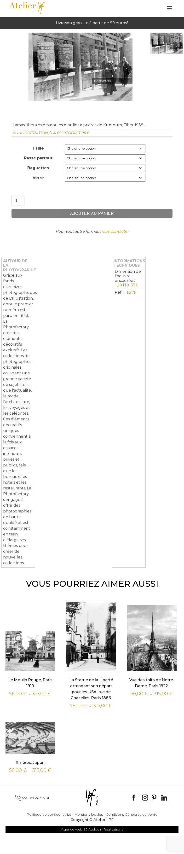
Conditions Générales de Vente (131, 814)
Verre (38, 177)
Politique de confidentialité (49, 814)
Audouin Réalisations (92, 829)
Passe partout (38, 158)
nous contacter (114, 231)
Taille (38, 148)
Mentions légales (88, 814)
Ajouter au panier (92, 213)
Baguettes (38, 168)
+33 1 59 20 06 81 (35, 798)
